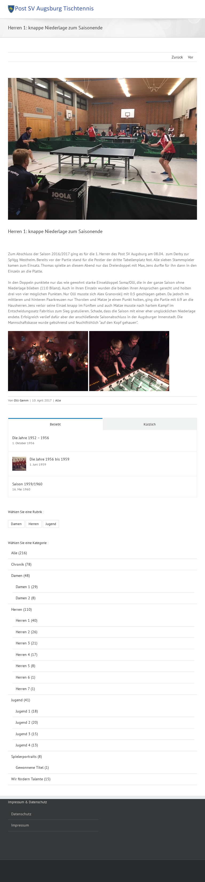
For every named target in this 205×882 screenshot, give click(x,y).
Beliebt (55, 424)
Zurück (177, 57)
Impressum (20, 825)
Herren (34, 524)
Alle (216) (19, 552)
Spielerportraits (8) (26, 756)
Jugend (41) (20, 700)
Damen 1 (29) (27, 586)
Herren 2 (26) (26, 631)
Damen (16, 524)
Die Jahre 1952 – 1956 (30, 437)
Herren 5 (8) (25, 665)
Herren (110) (21, 609)
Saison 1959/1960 (27, 484)
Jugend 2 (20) (27, 722)
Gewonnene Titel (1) (32, 767)
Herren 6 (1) (25, 677)
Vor (190, 57)
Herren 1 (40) (26, 620)
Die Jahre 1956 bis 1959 (49, 459)
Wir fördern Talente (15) (30, 779)
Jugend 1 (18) (27, 711)
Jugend (51, 524)
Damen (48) (20, 575)
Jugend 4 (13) (27, 745)
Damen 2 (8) (26, 598)
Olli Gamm (21, 400)
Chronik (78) (21, 564)
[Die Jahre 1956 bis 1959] (19, 459)
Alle (58, 400)
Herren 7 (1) (25, 688)
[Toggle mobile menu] (195, 8)
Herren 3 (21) (26, 643)
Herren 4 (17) (26, 654)
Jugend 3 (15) (27, 733)
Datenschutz (21, 814)
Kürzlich (150, 424)
